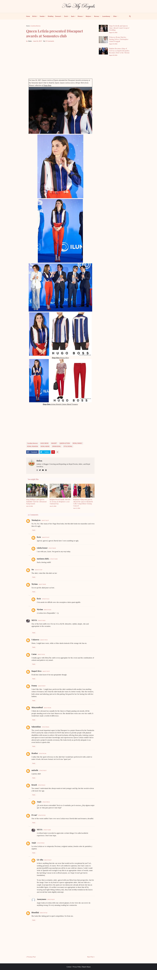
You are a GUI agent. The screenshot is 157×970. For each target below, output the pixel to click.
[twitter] (40, 470)
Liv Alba (40, 860)
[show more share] (57, 452)
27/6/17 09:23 (40, 843)
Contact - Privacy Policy (74, 967)
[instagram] (37, 470)
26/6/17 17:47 (38, 569)
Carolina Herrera (35, 26)
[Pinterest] (53, 452)
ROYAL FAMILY (77, 443)
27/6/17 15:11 (45, 599)
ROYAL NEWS (45, 446)
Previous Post (31, 957)
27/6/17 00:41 (45, 727)
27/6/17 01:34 (42, 753)
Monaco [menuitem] (80, 16)
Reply (33, 530)
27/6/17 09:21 (46, 802)
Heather (35, 753)
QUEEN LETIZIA (65, 443)
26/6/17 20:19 (41, 686)
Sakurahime (36, 727)
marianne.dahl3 (43, 559)
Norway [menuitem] (96, 16)
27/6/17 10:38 (53, 559)
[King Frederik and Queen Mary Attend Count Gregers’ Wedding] (103, 28)
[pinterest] (46, 470)
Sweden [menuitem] (42, 16)
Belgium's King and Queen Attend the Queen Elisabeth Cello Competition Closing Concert (83, 502)
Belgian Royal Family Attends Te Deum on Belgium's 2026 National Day (60, 501)
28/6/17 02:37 (47, 860)
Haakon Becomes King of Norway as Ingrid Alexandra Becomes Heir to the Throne (119, 50)
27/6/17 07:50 (41, 815)
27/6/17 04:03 (52, 548)
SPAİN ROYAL (56, 446)
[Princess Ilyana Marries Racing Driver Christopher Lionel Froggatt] (103, 39)
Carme (34, 654)
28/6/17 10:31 (47, 609)
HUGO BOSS (44, 443)
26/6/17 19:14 (43, 639)
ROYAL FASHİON (32, 446)
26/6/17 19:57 (46, 671)
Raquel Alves (36, 671)
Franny (34, 685)
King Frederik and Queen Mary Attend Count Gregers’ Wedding (119, 28)
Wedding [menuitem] (50, 16)
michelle (35, 770)
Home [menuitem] (28, 16)
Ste (33, 569)
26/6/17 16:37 (45, 520)
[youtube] (43, 470)
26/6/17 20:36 (47, 707)
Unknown (35, 639)
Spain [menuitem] (72, 16)
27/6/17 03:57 (42, 770)
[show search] (129, 16)
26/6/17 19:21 (41, 654)
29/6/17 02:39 (50, 899)
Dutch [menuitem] (66, 16)
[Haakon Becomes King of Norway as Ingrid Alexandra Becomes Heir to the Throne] (103, 51)
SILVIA (34, 620)
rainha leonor (42, 548)
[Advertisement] (60, 60)
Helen (39, 460)
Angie (39, 802)
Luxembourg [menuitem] (106, 16)
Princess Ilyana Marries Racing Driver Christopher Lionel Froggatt (118, 39)
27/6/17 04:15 (41, 785)
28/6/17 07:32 (43, 912)
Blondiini (35, 912)
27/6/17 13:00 (47, 829)
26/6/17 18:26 (41, 620)
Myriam (35, 584)
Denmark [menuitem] (58, 16)
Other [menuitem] (115, 16)
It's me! (34, 815)
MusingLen (36, 520)
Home (28, 26)
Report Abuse (86, 967)
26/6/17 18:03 (42, 584)
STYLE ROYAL (68, 446)
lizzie (39, 537)
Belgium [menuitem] (88, 16)
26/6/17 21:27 (45, 537)
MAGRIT (54, 443)
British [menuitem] (34, 16)
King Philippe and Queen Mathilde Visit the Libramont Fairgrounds (36, 501)
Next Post (90, 957)
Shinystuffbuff (37, 707)
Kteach (34, 785)
